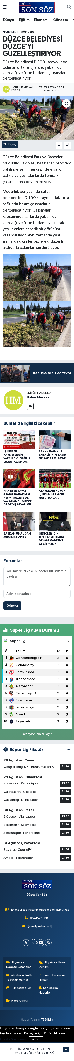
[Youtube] (40, 942)
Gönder (12, 605)
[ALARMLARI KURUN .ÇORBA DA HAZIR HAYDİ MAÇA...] (55, 478)
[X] (26, 942)
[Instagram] (33, 942)
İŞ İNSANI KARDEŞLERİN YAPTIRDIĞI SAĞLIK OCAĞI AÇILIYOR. (35, 1053)
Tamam (35, 1039)
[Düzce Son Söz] (37, 7)
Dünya (8, 20)
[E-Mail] (30, 406)
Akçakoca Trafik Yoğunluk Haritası (19, 977)
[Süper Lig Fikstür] (69, 749)
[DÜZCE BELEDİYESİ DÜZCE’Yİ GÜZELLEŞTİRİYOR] (37, 118)
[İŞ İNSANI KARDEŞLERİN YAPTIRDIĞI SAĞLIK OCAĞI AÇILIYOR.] (19, 439)
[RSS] (48, 942)
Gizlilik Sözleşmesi (14, 1039)
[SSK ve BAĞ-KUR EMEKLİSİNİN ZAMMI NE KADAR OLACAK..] (55, 439)
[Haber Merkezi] (13, 400)
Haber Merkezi (38, 397)
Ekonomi (41, 20)
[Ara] (69, 7)
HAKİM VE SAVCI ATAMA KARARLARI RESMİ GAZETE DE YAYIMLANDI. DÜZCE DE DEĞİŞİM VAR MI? (17, 497)
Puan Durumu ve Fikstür (52, 977)
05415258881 (39, 918)
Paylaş (12, 144)
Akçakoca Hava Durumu (52, 964)
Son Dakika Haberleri (48, 990)
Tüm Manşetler (21, 987)
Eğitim (24, 20)
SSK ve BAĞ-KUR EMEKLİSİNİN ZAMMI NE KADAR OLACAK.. (53, 455)
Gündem (60, 20)
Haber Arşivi (19, 1000)
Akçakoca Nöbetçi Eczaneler (18, 964)
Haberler (9, 31)
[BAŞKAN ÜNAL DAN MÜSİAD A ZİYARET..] (19, 521)
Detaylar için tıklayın (37, 734)
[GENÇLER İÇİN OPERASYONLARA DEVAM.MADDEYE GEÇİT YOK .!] (55, 521)
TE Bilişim (47, 1019)
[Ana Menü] (5, 7)
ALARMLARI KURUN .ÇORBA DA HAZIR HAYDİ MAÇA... (52, 494)
